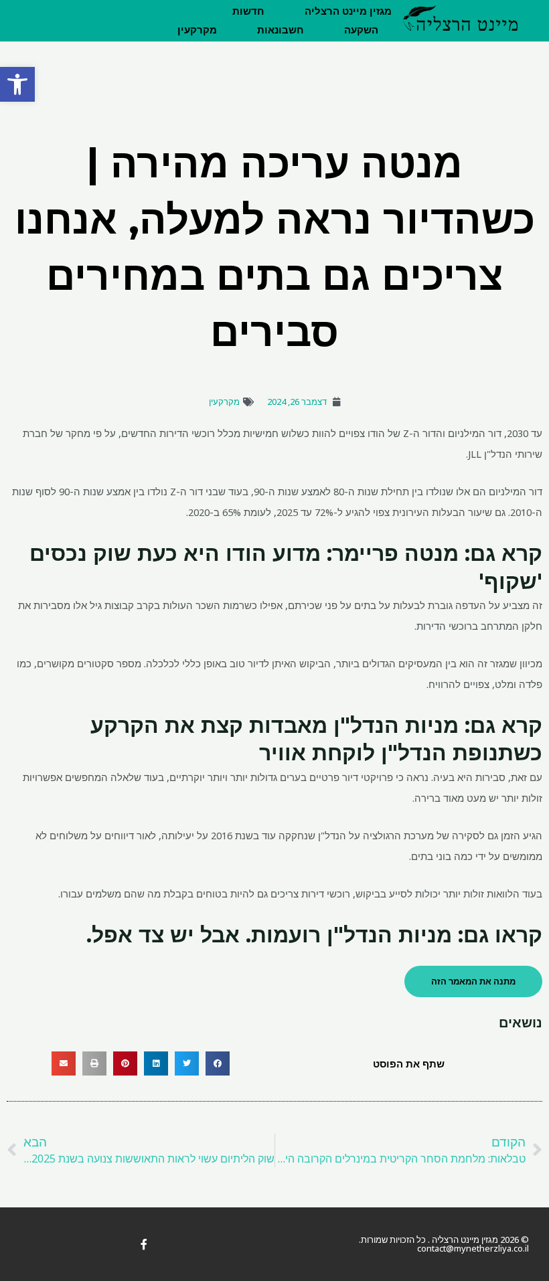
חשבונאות (280, 30)
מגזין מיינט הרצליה (348, 11)
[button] (17, 84)
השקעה (361, 30)
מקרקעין (197, 30)
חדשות (248, 11)
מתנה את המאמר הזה (473, 981)
